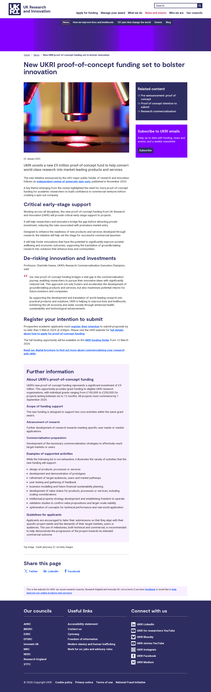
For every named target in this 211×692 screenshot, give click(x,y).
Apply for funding (87, 12)
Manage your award (113, 12)
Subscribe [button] (145, 150)
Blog (168, 22)
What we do (135, 12)
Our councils (194, 12)
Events (158, 22)
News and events (155, 12)
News (66, 22)
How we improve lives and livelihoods (93, 22)
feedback (150, 589)
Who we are (176, 12)
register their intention (85, 326)
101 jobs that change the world (134, 22)
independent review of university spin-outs (63, 181)
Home (27, 55)
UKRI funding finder (97, 340)
